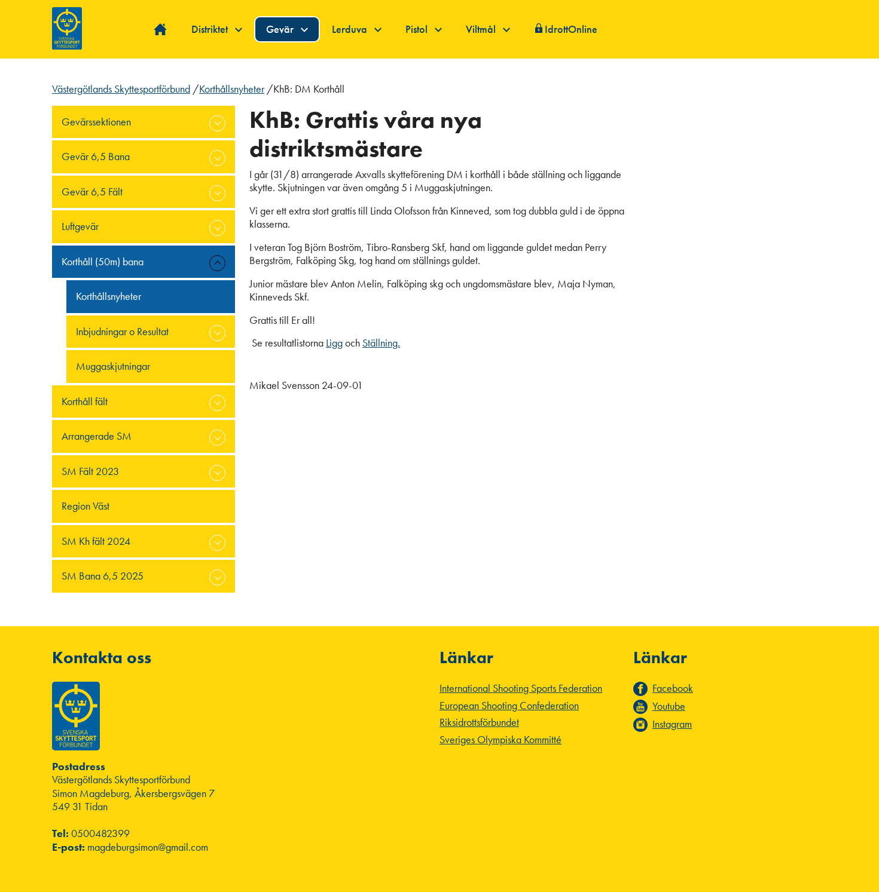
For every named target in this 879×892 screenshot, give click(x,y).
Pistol (417, 29)
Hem (160, 29)
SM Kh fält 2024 (96, 541)
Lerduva (351, 29)
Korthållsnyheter (231, 89)
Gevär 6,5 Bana (96, 156)
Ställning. (381, 343)
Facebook (672, 688)
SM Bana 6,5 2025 (103, 576)
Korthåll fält (85, 401)
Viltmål (482, 29)
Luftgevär (80, 226)
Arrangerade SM (97, 436)
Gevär (281, 29)
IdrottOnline (571, 29)
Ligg (334, 343)
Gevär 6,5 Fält (92, 191)
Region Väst (85, 506)
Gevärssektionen (96, 121)
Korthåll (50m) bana (103, 261)
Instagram (672, 724)
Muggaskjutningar (113, 366)
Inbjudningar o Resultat (122, 331)
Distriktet (210, 29)
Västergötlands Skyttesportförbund (121, 89)
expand (217, 123)
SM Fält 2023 (90, 471)
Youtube (668, 706)
